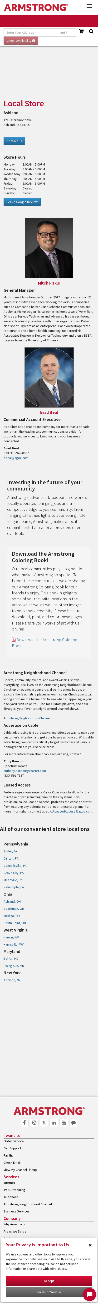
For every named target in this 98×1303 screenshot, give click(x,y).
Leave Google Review (22, 202)
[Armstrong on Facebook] (24, 1123)
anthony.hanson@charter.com (25, 771)
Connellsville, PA (15, 865)
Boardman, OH (14, 908)
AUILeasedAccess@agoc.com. (71, 811)
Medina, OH (12, 916)
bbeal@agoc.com (16, 458)
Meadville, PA (13, 880)
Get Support (12, 1148)
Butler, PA (10, 851)
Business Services (17, 1211)
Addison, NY (12, 980)
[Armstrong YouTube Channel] (63, 1123)
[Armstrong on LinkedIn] (53, 1123)
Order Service (14, 1141)
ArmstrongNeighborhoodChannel (27, 718)
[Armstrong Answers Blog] (73, 1123)
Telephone (11, 1197)
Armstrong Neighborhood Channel (28, 1204)
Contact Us (14, 141)
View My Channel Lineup (20, 1170)
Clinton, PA (11, 858)
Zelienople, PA (14, 887)
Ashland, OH (12, 901)
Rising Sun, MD (14, 966)
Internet (9, 1182)
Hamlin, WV (11, 937)
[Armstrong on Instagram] (34, 1123)
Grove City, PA (14, 873)
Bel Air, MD (11, 958)
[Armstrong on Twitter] (44, 1123)
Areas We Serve (15, 1231)
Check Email (12, 1162)
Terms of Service (49, 1292)
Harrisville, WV (14, 944)
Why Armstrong (14, 1224)
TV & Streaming (14, 1190)
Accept (49, 1281)
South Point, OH (15, 923)
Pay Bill (8, 1155)
